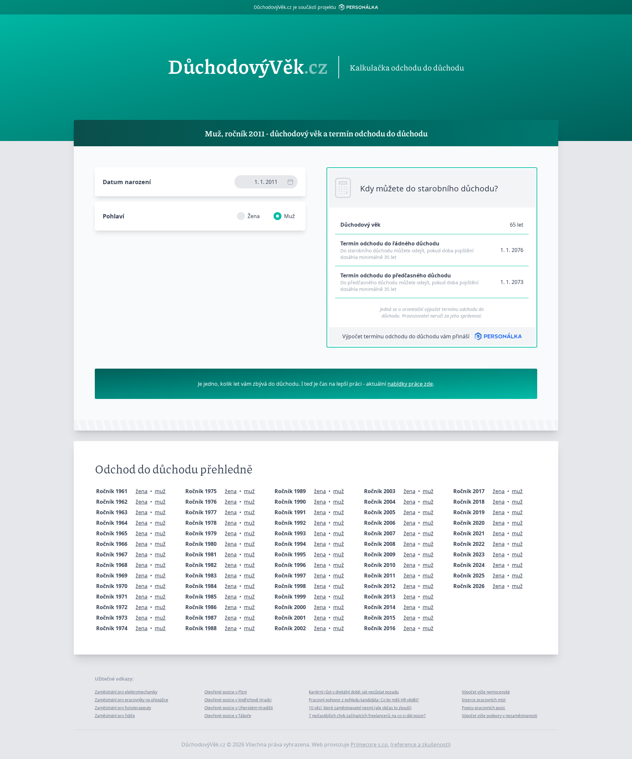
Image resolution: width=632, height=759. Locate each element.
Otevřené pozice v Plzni (225, 692)
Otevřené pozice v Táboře (227, 715)
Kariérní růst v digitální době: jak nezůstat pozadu (354, 692)
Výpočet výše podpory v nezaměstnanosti (499, 715)
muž (160, 491)
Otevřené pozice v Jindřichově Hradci (238, 700)
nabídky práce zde (410, 383)
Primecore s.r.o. (370, 744)
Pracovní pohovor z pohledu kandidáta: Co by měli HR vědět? (364, 700)
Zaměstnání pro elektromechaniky (126, 692)
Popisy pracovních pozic (483, 708)
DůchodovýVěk (248, 67)
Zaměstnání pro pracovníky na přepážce (131, 700)
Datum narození (127, 182)
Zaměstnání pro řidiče (115, 715)
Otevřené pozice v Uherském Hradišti (238, 708)
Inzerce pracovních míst (484, 700)
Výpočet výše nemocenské (486, 692)
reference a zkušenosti (420, 744)
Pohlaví (113, 216)
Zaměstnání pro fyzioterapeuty (123, 708)
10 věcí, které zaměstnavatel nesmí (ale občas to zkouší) (360, 708)
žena (141, 491)
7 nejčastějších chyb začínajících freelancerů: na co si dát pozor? (367, 715)
